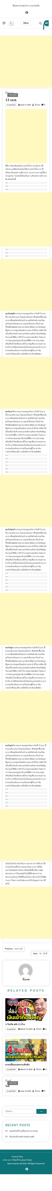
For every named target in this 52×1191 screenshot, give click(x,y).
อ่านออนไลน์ (11, 105)
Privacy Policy (17, 1157)
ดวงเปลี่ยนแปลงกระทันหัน (17, 1064)
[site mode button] (11, 23)
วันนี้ (7, 1086)
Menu (26, 23)
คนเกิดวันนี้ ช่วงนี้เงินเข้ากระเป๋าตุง (23, 1131)
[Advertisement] (26, 61)
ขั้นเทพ (37, 105)
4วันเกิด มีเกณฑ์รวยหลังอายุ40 (21, 1137)
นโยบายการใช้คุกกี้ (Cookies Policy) (17, 1160)
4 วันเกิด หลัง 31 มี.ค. (15, 1024)
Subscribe (46, 25)
